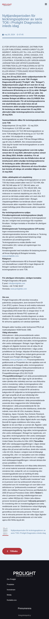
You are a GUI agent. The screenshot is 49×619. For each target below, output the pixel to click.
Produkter (10, 584)
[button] (46, 4)
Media (9, 595)
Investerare (11, 590)
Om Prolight (11, 579)
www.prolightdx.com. (10, 256)
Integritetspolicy (24, 615)
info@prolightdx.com (16, 283)
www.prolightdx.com (18, 289)
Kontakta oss (12, 600)
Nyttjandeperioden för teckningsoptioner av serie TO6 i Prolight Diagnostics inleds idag (28, 531)
